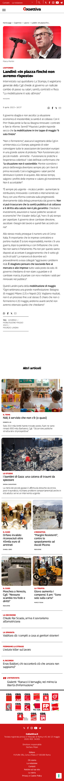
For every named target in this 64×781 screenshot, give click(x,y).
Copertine (17, 23)
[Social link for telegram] (61, 2)
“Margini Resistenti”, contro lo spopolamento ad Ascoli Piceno (46, 539)
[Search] (39, 2)
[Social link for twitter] (46, 2)
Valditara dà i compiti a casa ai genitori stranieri (31, 635)
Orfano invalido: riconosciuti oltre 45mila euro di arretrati (13, 539)
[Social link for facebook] (49, 2)
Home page (7, 23)
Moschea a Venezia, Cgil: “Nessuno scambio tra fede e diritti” (14, 596)
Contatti (6, 2)
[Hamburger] (4, 10)
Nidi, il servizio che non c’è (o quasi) (25, 417)
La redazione (17, 2)
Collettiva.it (32, 734)
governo (12, 320)
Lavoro (26, 23)
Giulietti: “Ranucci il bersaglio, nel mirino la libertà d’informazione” (32, 683)
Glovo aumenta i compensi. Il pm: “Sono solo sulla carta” (47, 594)
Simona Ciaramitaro (9, 484)
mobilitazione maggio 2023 (13, 323)
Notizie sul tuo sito (32, 769)
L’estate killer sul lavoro (17, 649)
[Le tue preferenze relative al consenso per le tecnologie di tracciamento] (59, 776)
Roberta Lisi (7, 422)
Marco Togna (38, 602)
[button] (49, 108)
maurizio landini (10, 327)
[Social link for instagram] (53, 2)
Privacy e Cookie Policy (32, 775)
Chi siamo (32, 760)
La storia (32, 772)
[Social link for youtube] (57, 2)
